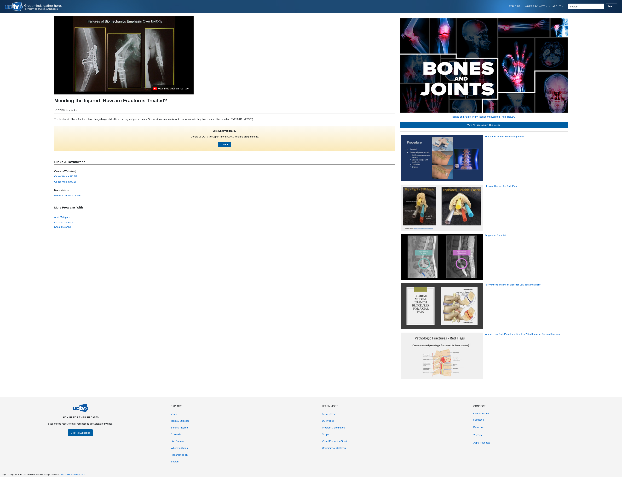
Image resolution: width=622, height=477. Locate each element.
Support (326, 434)
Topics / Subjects (180, 420)
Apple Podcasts (481, 442)
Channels (176, 434)
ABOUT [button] (556, 6)
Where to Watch (179, 448)
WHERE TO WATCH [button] (536, 6)
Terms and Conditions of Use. (73, 475)
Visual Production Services (336, 441)
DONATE (225, 144)
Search (611, 6)
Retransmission (179, 454)
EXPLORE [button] (514, 6)
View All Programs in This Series (483, 125)
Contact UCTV (481, 413)
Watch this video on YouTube (171, 89)
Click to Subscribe (80, 432)
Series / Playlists (180, 427)
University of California (334, 448)
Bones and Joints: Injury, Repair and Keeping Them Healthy (483, 116)
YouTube (478, 435)
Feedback (478, 419)
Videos (174, 414)
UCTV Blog (328, 420)
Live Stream (177, 441)
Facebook (478, 427)
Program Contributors (333, 427)
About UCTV (328, 414)
